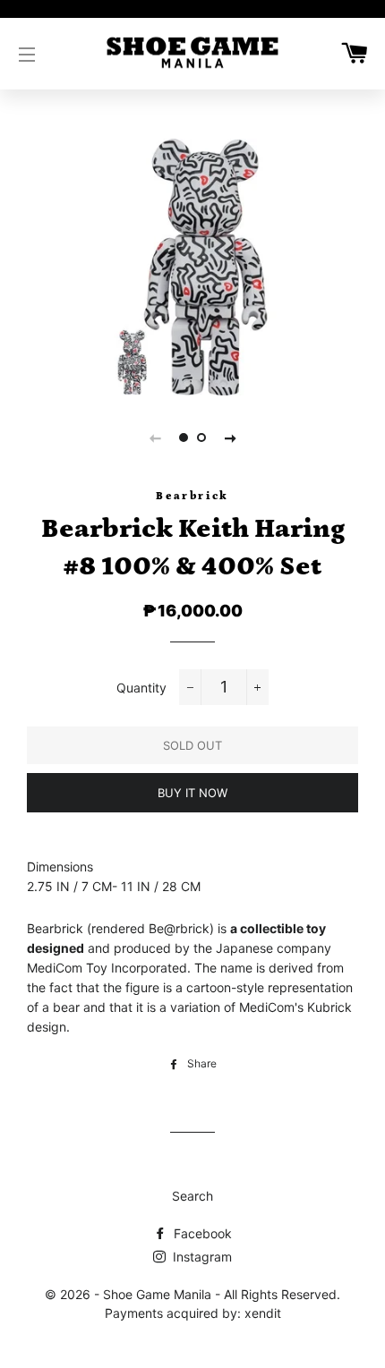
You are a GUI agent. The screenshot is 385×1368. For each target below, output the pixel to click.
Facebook (201, 1233)
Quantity (141, 687)
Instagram (200, 1256)
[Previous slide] (155, 437)
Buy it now (192, 793)
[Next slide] (230, 437)
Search (192, 1195)
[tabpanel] (192, 267)
